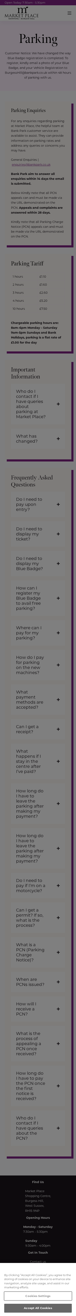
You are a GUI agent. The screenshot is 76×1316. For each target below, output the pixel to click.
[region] (38, 1289)
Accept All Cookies (38, 1308)
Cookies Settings (37, 1296)
